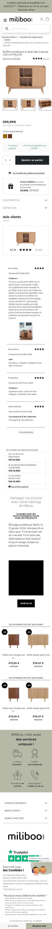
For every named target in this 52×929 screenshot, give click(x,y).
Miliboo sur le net (14, 818)
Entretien (9, 208)
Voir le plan (14, 459)
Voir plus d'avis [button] (26, 432)
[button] (26, 540)
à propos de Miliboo (15, 803)
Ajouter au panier (32, 160)
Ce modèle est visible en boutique (28, 173)
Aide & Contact (12, 811)
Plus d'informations (19, 487)
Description (11, 200)
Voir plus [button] (26, 603)
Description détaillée (11, 58)
